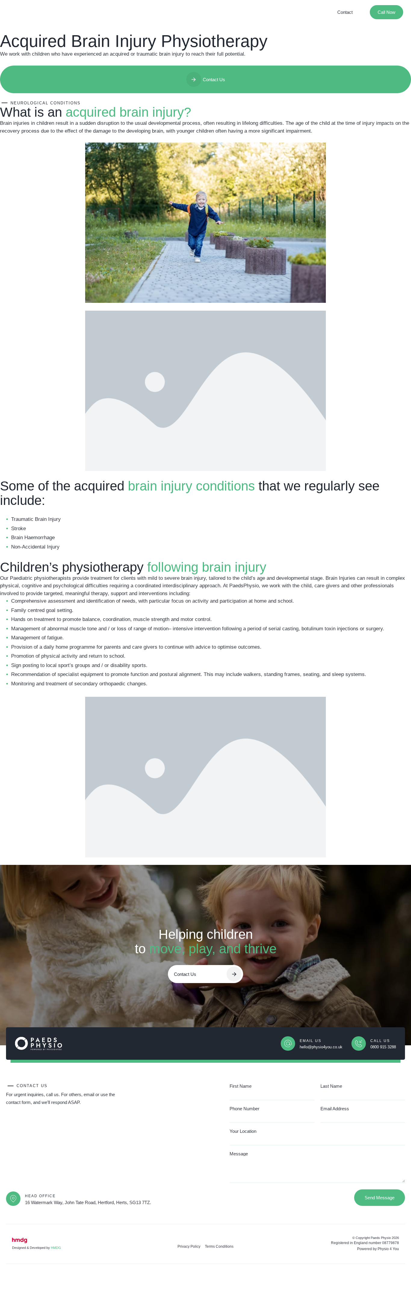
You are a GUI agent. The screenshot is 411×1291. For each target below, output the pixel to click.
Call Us (380, 1041)
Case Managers (166, 12)
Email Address (334, 1108)
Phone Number (244, 1108)
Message (239, 1153)
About (70, 12)
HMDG (56, 1248)
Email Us (310, 1041)
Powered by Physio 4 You (378, 1249)
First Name (241, 1086)
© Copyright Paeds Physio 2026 (375, 1238)
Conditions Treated (125, 12)
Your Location (243, 1131)
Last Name (331, 1086)
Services (92, 12)
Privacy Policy (189, 1246)
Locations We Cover (208, 12)
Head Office (40, 1196)
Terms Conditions (219, 1246)
